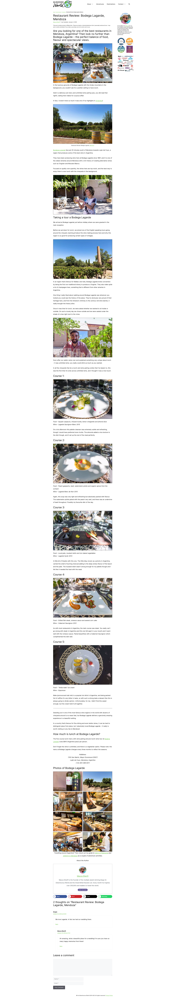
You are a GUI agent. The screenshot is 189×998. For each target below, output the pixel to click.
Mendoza (92, 145)
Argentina (99, 101)
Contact (120, 4)
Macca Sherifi (82, 876)
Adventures (100, 4)
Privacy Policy (109, 995)
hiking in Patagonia (101, 853)
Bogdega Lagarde (59, 150)
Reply (56, 924)
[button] (129, 4)
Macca (127, 25)
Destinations (111, 4)
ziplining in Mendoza (70, 856)
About (89, 4)
